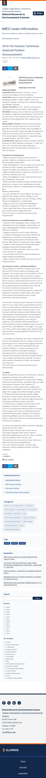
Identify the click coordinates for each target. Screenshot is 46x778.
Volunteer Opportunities (12, 529)
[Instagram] (9, 703)
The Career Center (12, 488)
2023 (8, 614)
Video (22, 525)
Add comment (9, 460)
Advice (7, 506)
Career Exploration (17, 506)
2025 (8, 610)
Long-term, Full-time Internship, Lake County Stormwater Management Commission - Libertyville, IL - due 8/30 (23, 565)
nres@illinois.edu (9, 732)
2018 (8, 626)
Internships (8, 513)
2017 (8, 629)
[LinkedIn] (14, 703)
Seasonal (22, 543)
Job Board (17, 513)
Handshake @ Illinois (12, 480)
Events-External (21, 510)
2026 (8, 607)
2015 (8, 633)
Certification (29, 506)
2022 (8, 617)
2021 (8, 619)
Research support (29, 517)
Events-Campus (9, 510)
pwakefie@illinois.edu (30, 58)
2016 (8, 631)
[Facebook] (3, 703)
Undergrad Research (11, 525)
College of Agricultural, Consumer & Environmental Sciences (16, 10)
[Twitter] (19, 703)
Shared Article (28, 521)
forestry (7, 543)
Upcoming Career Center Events (17, 492)
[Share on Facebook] (5, 68)
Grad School (32, 510)
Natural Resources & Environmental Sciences (15, 16)
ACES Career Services (13, 484)
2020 (8, 622)
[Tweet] (10, 68)
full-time (14, 543)
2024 (8, 612)
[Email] (15, 68)
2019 (8, 624)
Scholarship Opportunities (13, 521)
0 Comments (6, 456)
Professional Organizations (13, 517)
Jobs (5, 61)
